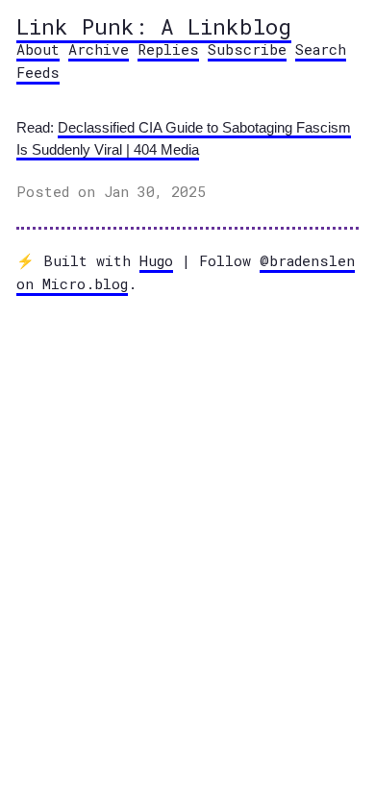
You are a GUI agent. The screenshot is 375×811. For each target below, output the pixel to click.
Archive (98, 49)
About (38, 49)
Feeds (38, 72)
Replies (168, 49)
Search (320, 49)
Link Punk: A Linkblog (153, 26)
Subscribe (247, 49)
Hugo (156, 260)
